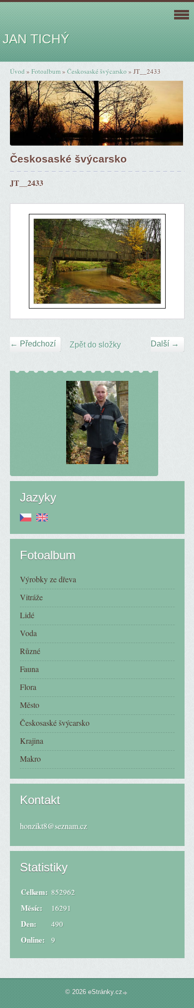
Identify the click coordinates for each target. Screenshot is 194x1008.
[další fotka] (168, 261)
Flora (28, 686)
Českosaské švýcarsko (97, 71)
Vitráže (31, 597)
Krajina (31, 740)
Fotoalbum (46, 71)
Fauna (29, 669)
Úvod (17, 71)
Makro (30, 758)
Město (29, 704)
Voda (28, 633)
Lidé (27, 615)
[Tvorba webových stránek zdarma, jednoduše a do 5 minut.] (125, 993)
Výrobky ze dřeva (48, 579)
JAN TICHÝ (35, 39)
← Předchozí (33, 343)
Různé (30, 651)
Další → (165, 343)
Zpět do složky (95, 344)
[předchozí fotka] (26, 261)
